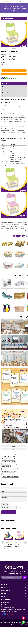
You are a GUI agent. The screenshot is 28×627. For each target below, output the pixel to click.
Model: (2, 56)
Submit (8, 512)
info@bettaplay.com (8, 604)
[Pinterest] (13, 614)
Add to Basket (14, 74)
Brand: (2, 57)
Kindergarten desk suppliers (8, 471)
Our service (4, 95)
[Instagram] (10, 614)
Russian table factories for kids (9, 456)
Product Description (6, 83)
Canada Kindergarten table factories (10, 458)
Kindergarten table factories (8, 461)
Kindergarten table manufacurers (9, 469)
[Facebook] (2, 614)
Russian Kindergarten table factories (10, 476)
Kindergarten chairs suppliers (8, 453)
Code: (2, 59)
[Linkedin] (5, 614)
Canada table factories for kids (9, 464)
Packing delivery (6, 92)
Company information (7, 89)
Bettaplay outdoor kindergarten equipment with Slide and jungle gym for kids (8, 544)
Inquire (15, 70)
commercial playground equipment (9, 117)
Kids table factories (6, 466)
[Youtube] (8, 614)
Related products (6, 86)
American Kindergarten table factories (10, 474)
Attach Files (5, 504)
